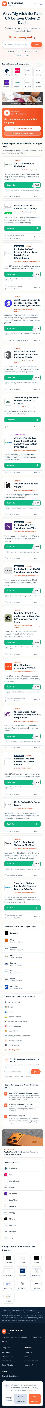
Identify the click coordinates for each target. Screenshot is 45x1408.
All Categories (7, 1356)
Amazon (11, 51)
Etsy (35, 51)
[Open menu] (41, 4)
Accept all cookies (34, 1398)
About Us (28, 1352)
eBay (19, 51)
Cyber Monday (8, 1365)
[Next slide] (39, 98)
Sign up (36, 1072)
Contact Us (28, 1365)
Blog (26, 1356)
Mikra (27, 55)
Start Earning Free (24, 128)
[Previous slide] (6, 98)
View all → (39, 64)
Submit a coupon (31, 1361)
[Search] (35, 4)
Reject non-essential (21, 1398)
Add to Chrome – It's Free (24, 133)
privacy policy (28, 1076)
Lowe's (27, 51)
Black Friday (6, 1361)
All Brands (6, 1352)
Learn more (31, 1390)
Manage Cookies (8, 1399)
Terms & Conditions (10, 1376)
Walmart (19, 55)
